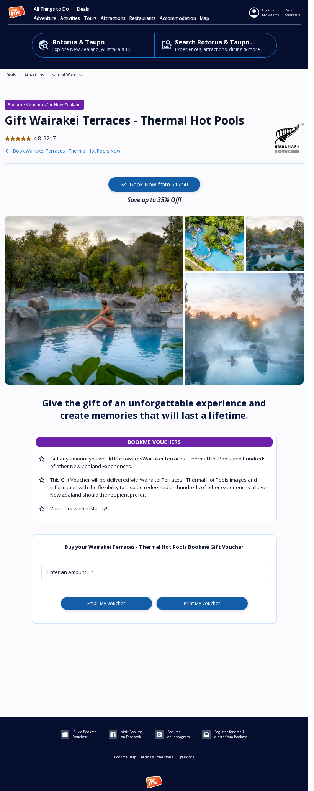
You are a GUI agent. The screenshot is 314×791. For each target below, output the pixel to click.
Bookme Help (125, 757)
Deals (83, 9)
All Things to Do (51, 9)
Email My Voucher (106, 603)
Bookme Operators (293, 12)
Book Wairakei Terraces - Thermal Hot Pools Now (66, 151)
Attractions (34, 74)
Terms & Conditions (157, 757)
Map (204, 18)
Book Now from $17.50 (154, 184)
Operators (186, 757)
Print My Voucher (202, 603)
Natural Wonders (66, 74)
